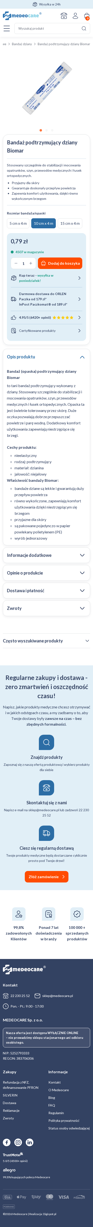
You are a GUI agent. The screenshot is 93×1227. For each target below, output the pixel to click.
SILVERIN (10, 1095)
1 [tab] (40, 130)
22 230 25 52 (20, 996)
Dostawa (9, 1103)
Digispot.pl (49, 1214)
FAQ (51, 1105)
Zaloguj (75, 15)
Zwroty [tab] (14, 608)
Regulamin (56, 1113)
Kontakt (64, 15)
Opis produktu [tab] (21, 356)
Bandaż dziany (22, 44)
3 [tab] (52, 130)
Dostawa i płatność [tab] (25, 590)
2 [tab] (46, 130)
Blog (51, 1098)
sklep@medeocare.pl (57, 996)
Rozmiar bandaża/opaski (26, 213)
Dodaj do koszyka (64, 263)
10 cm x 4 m (43, 223)
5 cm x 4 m (18, 223)
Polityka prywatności (63, 1120)
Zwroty (8, 1118)
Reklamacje (11, 1110)
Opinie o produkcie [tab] (25, 572)
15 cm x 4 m (70, 223)
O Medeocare (58, 1090)
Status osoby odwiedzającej (69, 1128)
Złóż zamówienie (44, 876)
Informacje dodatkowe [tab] (29, 555)
